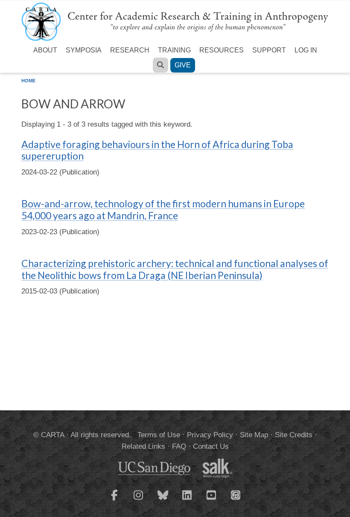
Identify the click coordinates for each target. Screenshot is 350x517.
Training (174, 50)
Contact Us (211, 446)
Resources (221, 50)
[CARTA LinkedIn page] (187, 500)
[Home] (175, 21)
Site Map (254, 435)
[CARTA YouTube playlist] (211, 500)
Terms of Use (158, 435)
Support (269, 50)
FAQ (179, 446)
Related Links (143, 446)
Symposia (84, 50)
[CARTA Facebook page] (114, 500)
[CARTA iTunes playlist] (236, 494)
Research (129, 50)
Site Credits (293, 435)
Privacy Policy (210, 435)
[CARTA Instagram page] (138, 500)
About (45, 50)
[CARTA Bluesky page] (163, 500)
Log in (306, 50)
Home (28, 80)
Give (183, 65)
